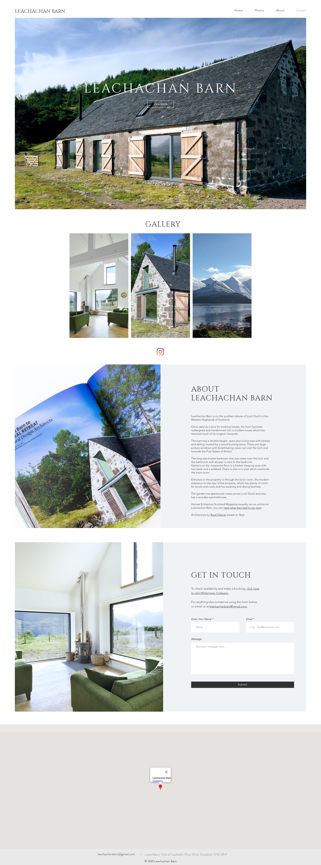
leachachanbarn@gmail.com (229, 606)
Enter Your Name (201, 619)
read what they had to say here (242, 507)
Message (196, 639)
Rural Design (218, 515)
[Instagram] (160, 351)
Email (249, 619)
